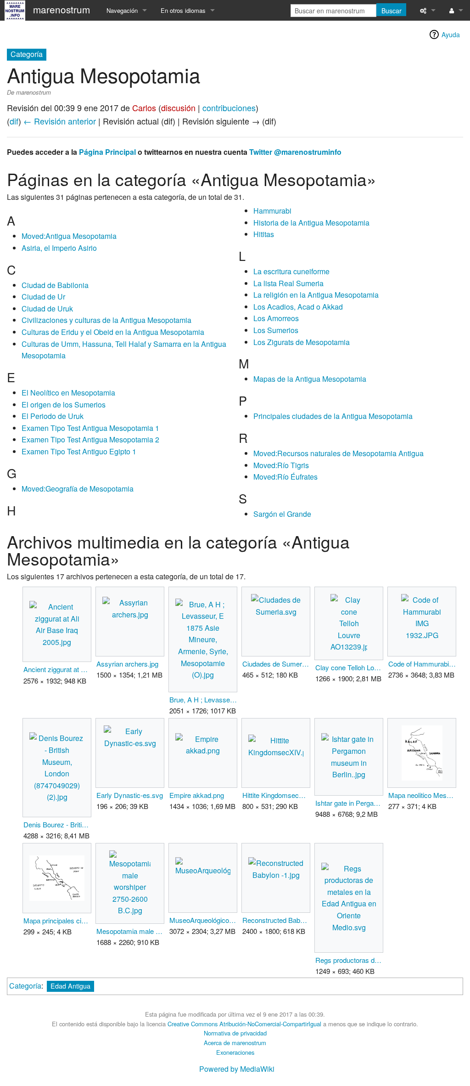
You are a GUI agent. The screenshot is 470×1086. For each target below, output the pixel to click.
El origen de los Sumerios (64, 404)
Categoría (25, 985)
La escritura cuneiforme (291, 271)
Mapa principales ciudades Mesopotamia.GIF (57, 920)
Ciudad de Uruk (47, 308)
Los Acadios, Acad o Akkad (298, 306)
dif (14, 121)
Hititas (263, 234)
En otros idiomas (183, 10)
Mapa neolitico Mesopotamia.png (422, 795)
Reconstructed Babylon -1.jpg (276, 920)
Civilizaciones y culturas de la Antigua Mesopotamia (106, 320)
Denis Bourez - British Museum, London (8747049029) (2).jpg (57, 824)
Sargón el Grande (282, 514)
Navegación (122, 10)
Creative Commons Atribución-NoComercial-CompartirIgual (244, 1023)
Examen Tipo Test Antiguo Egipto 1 (79, 451)
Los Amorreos (276, 318)
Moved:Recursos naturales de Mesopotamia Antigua (338, 453)
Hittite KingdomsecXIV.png (276, 795)
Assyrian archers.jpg (127, 663)
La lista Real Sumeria (288, 283)
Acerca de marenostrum (235, 1042)
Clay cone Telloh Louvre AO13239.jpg (349, 667)
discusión (178, 107)
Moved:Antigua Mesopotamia (69, 236)
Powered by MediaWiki (236, 1068)
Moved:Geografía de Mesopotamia (78, 488)
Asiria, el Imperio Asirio (59, 248)
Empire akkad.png (196, 795)
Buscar (391, 10)
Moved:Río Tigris (281, 465)
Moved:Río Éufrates (285, 476)
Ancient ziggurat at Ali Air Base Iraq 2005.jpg (57, 669)
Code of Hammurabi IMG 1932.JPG (422, 663)
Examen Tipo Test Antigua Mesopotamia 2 (90, 439)
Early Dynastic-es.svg (129, 795)
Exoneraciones (235, 1052)
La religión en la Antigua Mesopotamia (316, 294)
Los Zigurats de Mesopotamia (301, 342)
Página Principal (107, 152)
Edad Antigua (70, 985)
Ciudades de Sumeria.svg (276, 663)
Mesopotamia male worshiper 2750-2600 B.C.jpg (130, 931)
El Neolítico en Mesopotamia (68, 392)
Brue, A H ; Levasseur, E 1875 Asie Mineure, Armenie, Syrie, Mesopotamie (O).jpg (203, 699)
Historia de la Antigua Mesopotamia (311, 222)
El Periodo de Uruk (53, 416)
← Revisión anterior (59, 121)
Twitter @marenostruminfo (295, 152)
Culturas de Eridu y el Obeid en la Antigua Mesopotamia (113, 332)
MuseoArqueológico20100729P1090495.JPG (203, 920)
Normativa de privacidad (235, 1033)
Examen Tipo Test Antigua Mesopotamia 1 (90, 428)
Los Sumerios (275, 330)
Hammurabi (272, 210)
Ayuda (451, 34)
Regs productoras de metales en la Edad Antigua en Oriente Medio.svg (349, 960)
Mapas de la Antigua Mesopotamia (309, 378)
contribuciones (229, 107)
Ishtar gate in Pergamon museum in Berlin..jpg (349, 803)
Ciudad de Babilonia (55, 285)
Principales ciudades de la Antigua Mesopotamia (333, 416)
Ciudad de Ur (43, 296)
